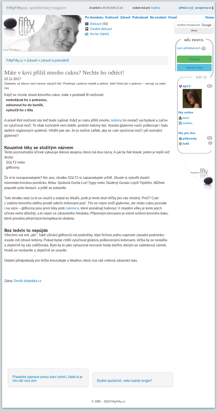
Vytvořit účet (194, 67)
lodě (186, 143)
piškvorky (190, 138)
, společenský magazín (36, 8)
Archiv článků (99, 34)
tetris (186, 118)
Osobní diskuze (101, 29)
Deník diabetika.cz (28, 281)
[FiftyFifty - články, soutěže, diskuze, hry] (42, 33)
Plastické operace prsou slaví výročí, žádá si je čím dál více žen (47, 378)
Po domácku (94, 17)
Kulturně (111, 17)
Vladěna (155, 7)
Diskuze (96, 23)
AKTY (187, 86)
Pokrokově (140, 17)
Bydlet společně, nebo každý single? (124, 380)
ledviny (116, 120)
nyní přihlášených (188, 48)
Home (209, 17)
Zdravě (125, 17)
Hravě (172, 17)
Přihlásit (194, 59)
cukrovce (72, 208)
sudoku (187, 123)
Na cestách (158, 17)
